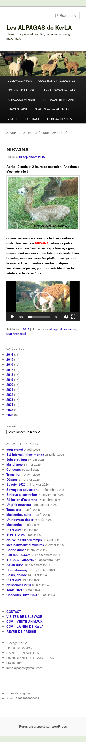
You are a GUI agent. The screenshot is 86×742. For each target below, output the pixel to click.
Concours (13, 469)
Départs (12, 479)
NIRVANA (17, 149)
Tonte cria (13, 509)
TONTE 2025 (15, 534)
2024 (9, 404)
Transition (13, 474)
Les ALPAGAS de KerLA (39, 27)
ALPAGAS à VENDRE (22, 99)
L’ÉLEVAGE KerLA (20, 80)
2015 (26, 329)
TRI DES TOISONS (20, 559)
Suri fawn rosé (16, 333)
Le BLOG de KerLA (59, 118)
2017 (9, 369)
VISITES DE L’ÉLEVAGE (24, 616)
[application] (42, 301)
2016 (9, 364)
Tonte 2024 (14, 590)
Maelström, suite (18, 514)
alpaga (53, 329)
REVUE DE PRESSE (21, 631)
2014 (9, 354)
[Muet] (65, 316)
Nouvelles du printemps (24, 539)
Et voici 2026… (17, 484)
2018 (9, 374)
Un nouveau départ (20, 519)
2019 (9, 379)
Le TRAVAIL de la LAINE (59, 99)
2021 (9, 389)
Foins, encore (16, 575)
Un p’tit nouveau (18, 504)
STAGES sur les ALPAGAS (52, 109)
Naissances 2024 (18, 585)
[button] (43, 301)
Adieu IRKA (14, 564)
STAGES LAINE (18, 109)
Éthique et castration (21, 494)
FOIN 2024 (14, 580)
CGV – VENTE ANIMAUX (24, 621)
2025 (9, 409)
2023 (9, 399)
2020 (9, 384)
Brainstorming (17, 570)
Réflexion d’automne (21, 499)
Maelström (14, 524)
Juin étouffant (16, 459)
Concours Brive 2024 (21, 595)
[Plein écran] (73, 316)
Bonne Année (16, 549)
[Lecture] (12, 316)
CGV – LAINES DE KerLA (24, 626)
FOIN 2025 (14, 529)
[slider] (39, 317)
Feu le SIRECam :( (19, 554)
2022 (9, 394)
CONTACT (13, 611)
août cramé (14, 449)
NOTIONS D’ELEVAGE (22, 90)
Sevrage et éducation (22, 489)
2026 (9, 414)
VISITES (13, 118)
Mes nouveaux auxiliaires (25, 544)
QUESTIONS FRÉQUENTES (56, 80)
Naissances (68, 329)
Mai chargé (14, 464)
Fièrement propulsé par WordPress (43, 726)
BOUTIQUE (32, 118)
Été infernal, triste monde (25, 454)
